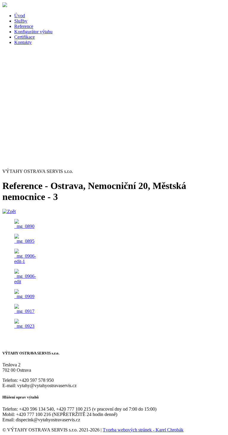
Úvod (19, 15)
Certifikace (24, 37)
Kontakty (23, 42)
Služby (20, 20)
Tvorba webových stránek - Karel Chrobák (143, 429)
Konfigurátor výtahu (33, 31)
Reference (23, 26)
